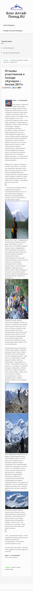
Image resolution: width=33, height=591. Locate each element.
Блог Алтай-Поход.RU (16, 14)
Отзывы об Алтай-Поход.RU (13, 31)
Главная (5, 60)
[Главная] (16, 7)
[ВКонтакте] (13, 87)
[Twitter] (15, 87)
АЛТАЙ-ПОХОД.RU (9, 25)
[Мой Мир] (19, 87)
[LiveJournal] (21, 87)
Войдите (8, 567)
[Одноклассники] (17, 87)
